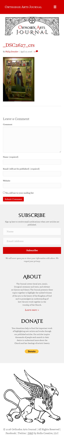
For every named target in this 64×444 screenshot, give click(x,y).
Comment (7, 124)
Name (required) (11, 157)
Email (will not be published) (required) (21, 168)
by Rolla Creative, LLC (43, 433)
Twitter (22, 433)
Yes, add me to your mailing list (19, 192)
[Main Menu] (55, 7)
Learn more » (32, 310)
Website (6, 180)
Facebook (11, 433)
